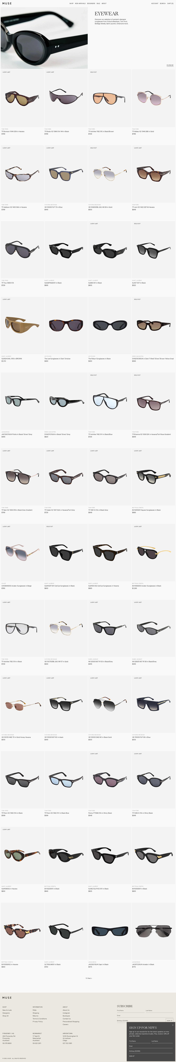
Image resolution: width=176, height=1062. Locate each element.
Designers (91, 3)
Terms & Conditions (40, 1019)
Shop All (6, 1016)
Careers (65, 1024)
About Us (66, 1010)
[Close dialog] (173, 1025)
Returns (35, 1016)
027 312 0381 (67, 1043)
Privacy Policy (38, 1022)
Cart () (170, 3)
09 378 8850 (7, 1043)
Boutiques (66, 1016)
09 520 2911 (37, 1043)
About (104, 3)
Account (154, 3)
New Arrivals (80, 3)
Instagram (66, 1013)
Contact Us (67, 1019)
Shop (72, 3)
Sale (98, 3)
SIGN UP (169, 1020)
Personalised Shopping (71, 1022)
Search (163, 3)
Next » (90, 978)
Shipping (36, 1013)
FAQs (34, 1010)
